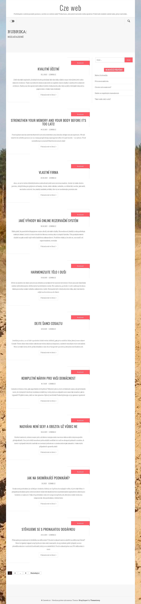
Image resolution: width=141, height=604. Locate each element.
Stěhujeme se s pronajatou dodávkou (48, 529)
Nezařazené (80, 63)
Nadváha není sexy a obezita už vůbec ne (48, 426)
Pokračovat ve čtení (48, 95)
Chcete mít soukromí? (103, 87)
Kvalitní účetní (48, 68)
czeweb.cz (52, 74)
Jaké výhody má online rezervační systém (48, 220)
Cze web (70, 8)
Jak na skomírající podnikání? (48, 477)
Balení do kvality (101, 75)
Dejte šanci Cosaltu (48, 323)
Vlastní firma (48, 172)
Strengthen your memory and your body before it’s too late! (48, 122)
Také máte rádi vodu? (103, 99)
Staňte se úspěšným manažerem (107, 93)
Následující (35, 573)
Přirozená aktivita (101, 81)
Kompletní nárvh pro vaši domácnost (48, 378)
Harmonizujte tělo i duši (48, 272)
